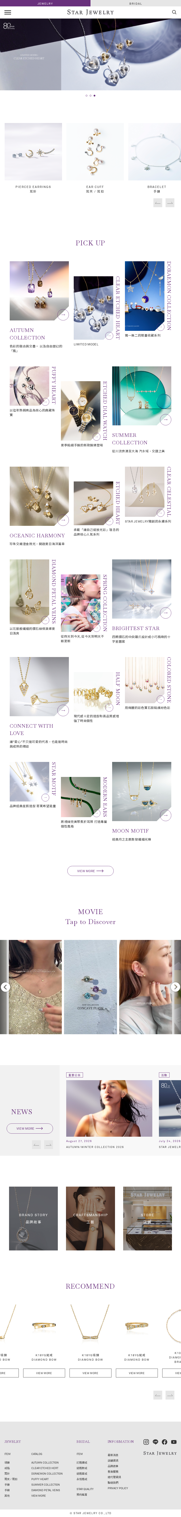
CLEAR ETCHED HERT (44, 1468)
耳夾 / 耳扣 (10, 1479)
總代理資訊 (114, 1477)
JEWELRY (45, 3)
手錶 (7, 1490)
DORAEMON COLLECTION (47, 1473)
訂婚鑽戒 (82, 1462)
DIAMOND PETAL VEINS (45, 1490)
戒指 (7, 1468)
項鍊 (7, 1462)
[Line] (155, 1442)
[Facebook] (164, 1442)
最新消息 (113, 1454)
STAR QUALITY (85, 1488)
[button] (86, 96)
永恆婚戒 (82, 1479)
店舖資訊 (113, 1460)
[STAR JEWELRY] (160, 1453)
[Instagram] (146, 1442)
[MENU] (7, 12)
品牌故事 (113, 1466)
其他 (7, 1495)
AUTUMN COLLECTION (45, 1462)
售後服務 (113, 1471)
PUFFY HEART (40, 1479)
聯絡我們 (113, 1482)
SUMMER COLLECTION (45, 1484)
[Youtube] (174, 1442)
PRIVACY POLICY (118, 1488)
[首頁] (90, 13)
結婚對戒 (82, 1468)
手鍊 (7, 1484)
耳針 (7, 1473)
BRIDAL (135, 3)
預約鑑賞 (82, 1494)
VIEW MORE (86, 871)
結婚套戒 (82, 1473)
